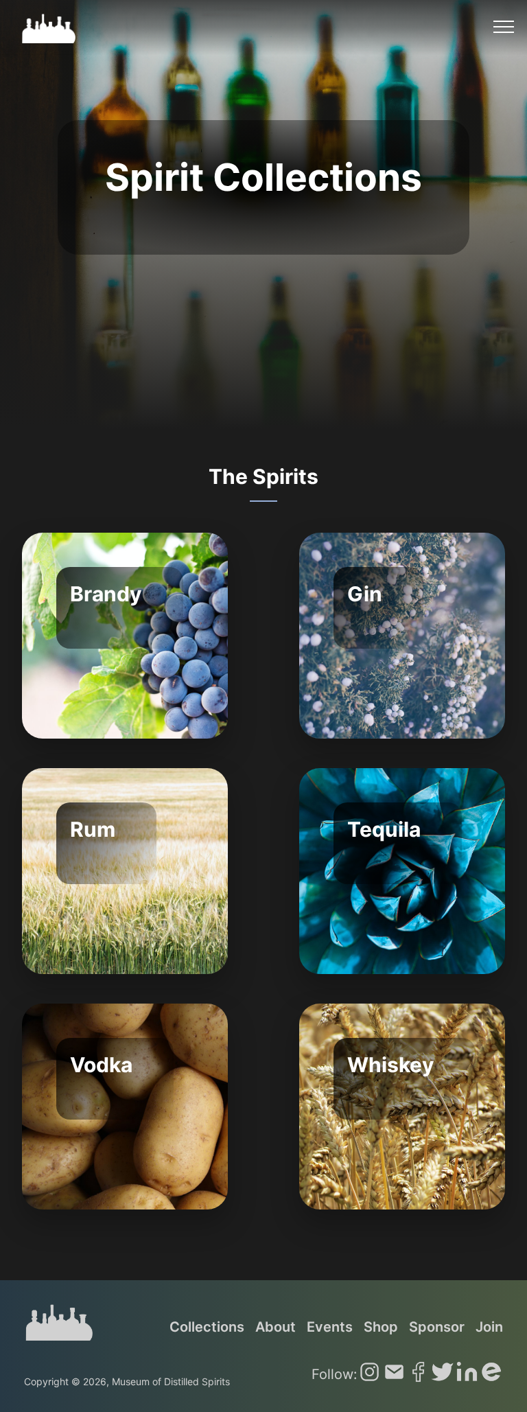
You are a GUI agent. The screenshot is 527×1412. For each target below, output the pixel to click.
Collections (206, 1327)
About (275, 1327)
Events (330, 1327)
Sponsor (437, 1327)
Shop (381, 1327)
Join (489, 1327)
